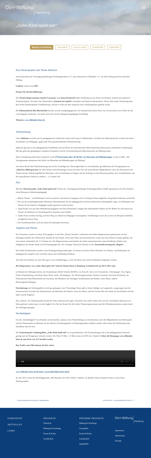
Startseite (15, 418)
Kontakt (118, 441)
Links (94, 40)
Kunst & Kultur (80, 47)
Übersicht (47, 423)
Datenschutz (120, 436)
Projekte (68, 40)
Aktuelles (58, 40)
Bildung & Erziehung (41, 47)
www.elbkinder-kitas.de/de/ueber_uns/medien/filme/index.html (42, 372)
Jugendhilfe (114, 47)
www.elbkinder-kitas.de (35, 120)
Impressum (119, 430)
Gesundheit (62, 47)
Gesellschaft (97, 47)
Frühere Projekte (82, 40)
